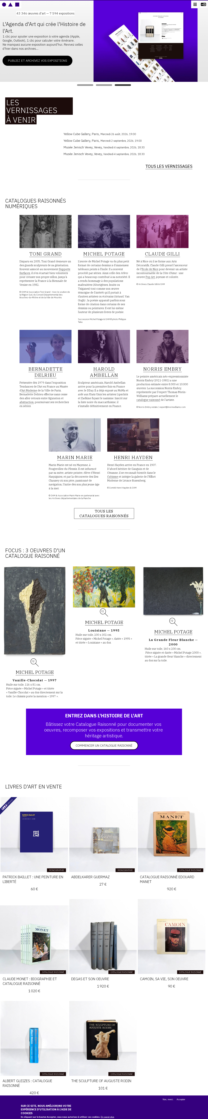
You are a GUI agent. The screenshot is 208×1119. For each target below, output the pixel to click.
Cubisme (112, 476)
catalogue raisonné (148, 399)
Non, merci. (168, 1099)
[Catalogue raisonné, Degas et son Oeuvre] (103, 936)
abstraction (27, 402)
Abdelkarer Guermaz (90, 877)
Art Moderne (29, 390)
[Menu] (195, 4)
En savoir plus (107, 1117)
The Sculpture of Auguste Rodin (101, 1080)
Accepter (181, 1099)
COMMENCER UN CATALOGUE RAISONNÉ (104, 745)
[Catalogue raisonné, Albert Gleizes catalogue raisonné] (34, 1038)
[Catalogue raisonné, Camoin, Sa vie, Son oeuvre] (171, 936)
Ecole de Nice (150, 269)
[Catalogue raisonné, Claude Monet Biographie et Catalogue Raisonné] (34, 936)
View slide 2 (104, 85)
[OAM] (10, 4)
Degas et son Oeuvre (90, 978)
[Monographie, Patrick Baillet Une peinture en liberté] (34, 834)
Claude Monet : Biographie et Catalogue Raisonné (30, 981)
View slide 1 (85, 85)
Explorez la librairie (139, 50)
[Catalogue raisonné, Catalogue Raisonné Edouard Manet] (171, 834)
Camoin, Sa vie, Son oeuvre (164, 978)
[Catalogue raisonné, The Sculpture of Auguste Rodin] (103, 1038)
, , (100, 134)
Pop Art (150, 277)
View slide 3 (123, 85)
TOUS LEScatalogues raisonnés (104, 513)
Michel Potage (35, 672)
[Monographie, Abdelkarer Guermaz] (103, 834)
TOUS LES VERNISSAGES (168, 166)
